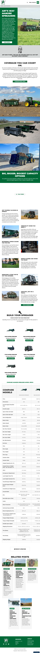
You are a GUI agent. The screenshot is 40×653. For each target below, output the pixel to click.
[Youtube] (9, 644)
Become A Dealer (30, 643)
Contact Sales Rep (30, 641)
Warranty (17, 643)
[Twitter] (6, 644)
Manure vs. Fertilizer (31, 572)
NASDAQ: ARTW (30, 644)
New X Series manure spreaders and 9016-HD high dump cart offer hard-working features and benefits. (7, 578)
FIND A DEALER (32, 2)
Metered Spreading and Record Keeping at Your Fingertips (20, 574)
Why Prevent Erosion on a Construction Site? (26, 614)
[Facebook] (4, 644)
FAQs (16, 644)
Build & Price (11, 340)
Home (2, 5)
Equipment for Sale (18, 641)
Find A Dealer (29, 642)
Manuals (16, 642)
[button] (38, 2)
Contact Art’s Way (30, 640)
